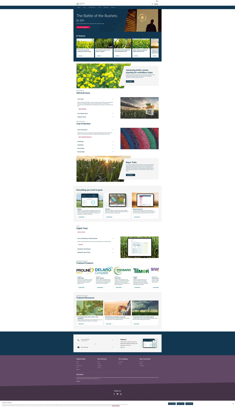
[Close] (233, 403)
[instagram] (121, 394)
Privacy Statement (115, 405)
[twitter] (114, 394)
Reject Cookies (180, 403)
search (152, 4)
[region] (117, 404)
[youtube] (117, 394)
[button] (95, 99)
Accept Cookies (189, 403)
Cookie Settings (172, 403)
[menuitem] (79, 7)
